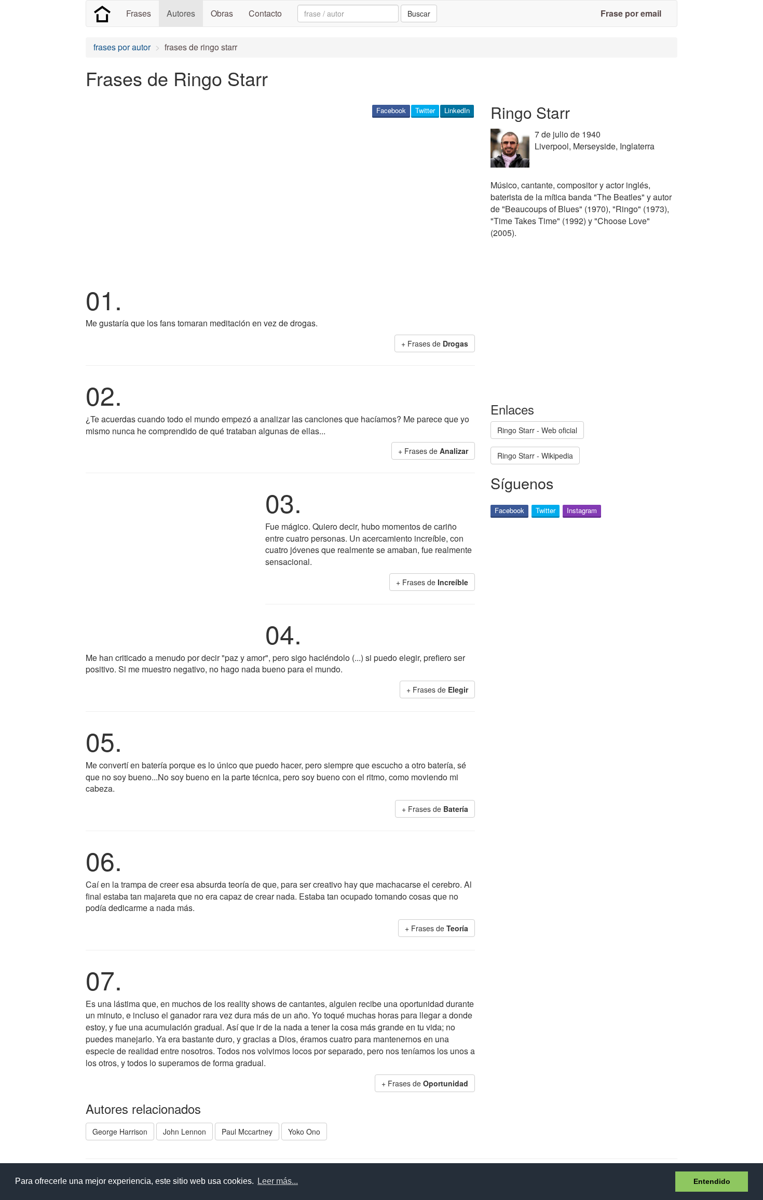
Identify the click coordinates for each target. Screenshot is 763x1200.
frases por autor (122, 47)
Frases (138, 13)
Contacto (265, 13)
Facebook (391, 110)
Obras (222, 13)
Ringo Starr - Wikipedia (535, 455)
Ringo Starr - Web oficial (537, 430)
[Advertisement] (275, 200)
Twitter (425, 110)
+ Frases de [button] (434, 343)
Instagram (582, 510)
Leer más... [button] (277, 1181)
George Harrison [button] (119, 1131)
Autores (181, 13)
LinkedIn (457, 110)
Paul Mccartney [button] (247, 1131)
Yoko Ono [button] (304, 1131)
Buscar (418, 13)
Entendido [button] (711, 1181)
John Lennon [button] (184, 1131)
